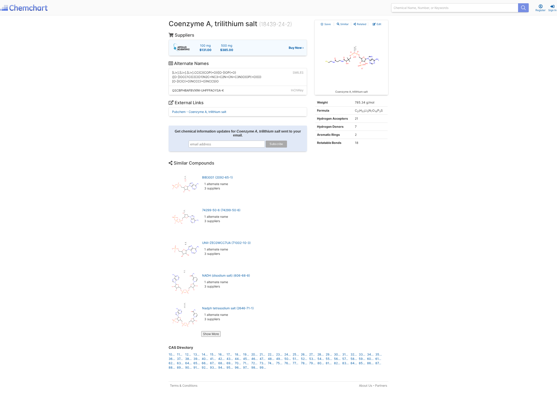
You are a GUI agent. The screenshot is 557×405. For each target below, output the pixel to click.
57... (345, 359)
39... (196, 359)
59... (362, 359)
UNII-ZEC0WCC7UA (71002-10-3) (226, 243)
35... (378, 354)
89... (180, 367)
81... (329, 363)
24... (287, 354)
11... (179, 354)
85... (362, 363)
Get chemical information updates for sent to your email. (238, 133)
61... (378, 359)
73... (263, 363)
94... (221, 367)
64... (188, 363)
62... (172, 363)
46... (254, 359)
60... (370, 359)
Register (540, 10)
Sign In (552, 10)
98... (254, 367)
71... (246, 363)
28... (320, 354)
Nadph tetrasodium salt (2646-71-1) (228, 308)
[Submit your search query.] (523, 7)
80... (320, 363)
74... (271, 363)
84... (354, 363)
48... (271, 359)
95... (229, 367)
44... (238, 359)
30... (337, 354)
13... (196, 354)
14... (205, 354)
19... (246, 354)
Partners (381, 385)
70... (238, 363)
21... (262, 354)
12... (188, 354)
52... (304, 359)
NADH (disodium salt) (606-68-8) (226, 275)
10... (172, 354)
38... (188, 359)
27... (312, 354)
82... (337, 363)
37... (180, 359)
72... (254, 363)
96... (238, 367)
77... (295, 363)
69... (229, 363)
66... (205, 363)
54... (320, 359)
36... (172, 359)
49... (279, 359)
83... (345, 363)
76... (287, 363)
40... (205, 359)
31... (345, 354)
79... (312, 363)
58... (354, 359)
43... (229, 359)
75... (279, 363)
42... (221, 359)
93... (213, 367)
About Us (365, 385)
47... (262, 359)
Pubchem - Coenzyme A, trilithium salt (199, 112)
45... (246, 359)
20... (254, 354)
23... (279, 354)
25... (296, 354)
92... (205, 367)
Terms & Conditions (183, 385)
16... (221, 354)
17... (229, 354)
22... (271, 354)
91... (196, 367)
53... (312, 359)
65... (196, 363)
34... (370, 354)
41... (213, 359)
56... (337, 359)
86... (370, 363)
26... (304, 354)
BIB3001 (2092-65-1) (217, 177)
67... (213, 363)
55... (329, 359)
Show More (211, 334)
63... (180, 363)
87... (378, 363)
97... (246, 367)
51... (296, 359)
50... (287, 359)
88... (172, 367)
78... (304, 363)
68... (221, 363)
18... (238, 354)
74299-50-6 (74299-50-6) (221, 210)
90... (188, 367)
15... (213, 354)
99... (263, 367)
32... (354, 354)
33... (362, 354)
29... (329, 354)
